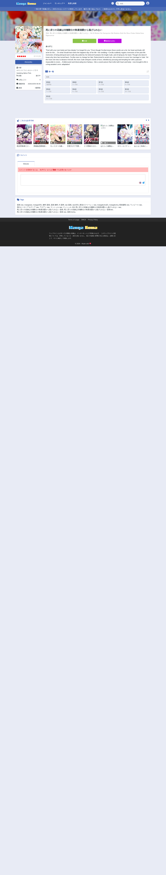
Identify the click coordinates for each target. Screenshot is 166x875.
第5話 (48, 89)
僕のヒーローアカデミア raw (28, 207)
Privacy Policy (93, 220)
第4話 (74, 89)
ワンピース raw (136, 205)
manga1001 (37, 205)
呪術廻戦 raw (124, 205)
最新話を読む (110, 41)
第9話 (48, 82)
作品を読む (29, 62)
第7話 (101, 82)
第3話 (101, 89)
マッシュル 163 (69, 207)
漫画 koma (71, 212)
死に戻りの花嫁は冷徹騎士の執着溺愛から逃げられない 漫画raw (88, 209)
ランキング (59, 3)
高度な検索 (72, 3)
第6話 (127, 82)
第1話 (48, 96)
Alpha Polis (27, 73)
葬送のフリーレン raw (88, 205)
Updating (19, 73)
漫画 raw (20, 205)
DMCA (83, 220)
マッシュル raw (56, 207)
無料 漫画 (46, 205)
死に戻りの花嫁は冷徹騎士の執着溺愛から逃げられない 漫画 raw (41, 212)
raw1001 (75, 205)
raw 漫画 (68, 205)
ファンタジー (28, 70)
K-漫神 (61, 205)
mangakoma (113, 205)
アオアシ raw (45, 207)
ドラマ (35, 70)
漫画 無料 (54, 205)
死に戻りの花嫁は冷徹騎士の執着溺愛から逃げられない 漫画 (40, 209)
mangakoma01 (102, 205)
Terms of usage (73, 220)
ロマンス (19, 70)
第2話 (127, 89)
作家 (85, 41)
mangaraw (28, 205)
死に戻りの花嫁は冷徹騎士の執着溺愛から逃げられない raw (98, 207)
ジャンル (46, 3)
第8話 (74, 82)
